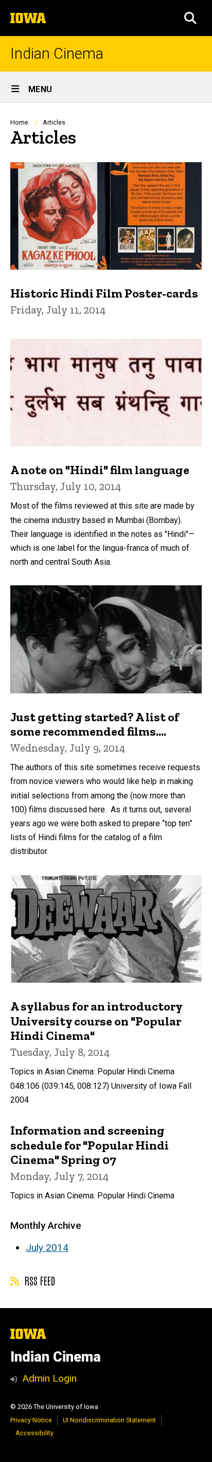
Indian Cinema (56, 53)
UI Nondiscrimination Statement (109, 1420)
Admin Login (49, 1378)
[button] (190, 18)
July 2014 (47, 1248)
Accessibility (34, 1433)
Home (19, 122)
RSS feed (38, 1280)
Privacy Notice (31, 1420)
